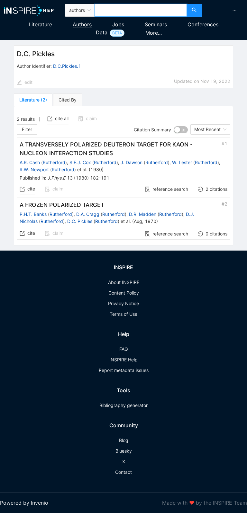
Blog (123, 440)
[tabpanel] (123, 175)
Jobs (118, 24)
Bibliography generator (123, 405)
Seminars (156, 24)
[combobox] (141, 10)
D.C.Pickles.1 (67, 66)
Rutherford (54, 162)
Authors (82, 24)
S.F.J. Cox (80, 162)
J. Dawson (131, 162)
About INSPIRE (123, 282)
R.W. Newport (34, 169)
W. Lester (182, 162)
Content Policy (123, 293)
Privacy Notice (123, 303)
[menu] (225, 10)
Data (101, 32)
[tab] (33, 99)
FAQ (123, 349)
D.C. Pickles (79, 221)
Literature (40, 24)
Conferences (203, 24)
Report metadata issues (124, 370)
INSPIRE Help (123, 359)
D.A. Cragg (87, 214)
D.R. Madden (142, 214)
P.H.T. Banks (33, 214)
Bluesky (123, 451)
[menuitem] (234, 10)
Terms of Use (123, 314)
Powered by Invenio (24, 503)
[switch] (181, 129)
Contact (123, 472)
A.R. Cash (30, 162)
